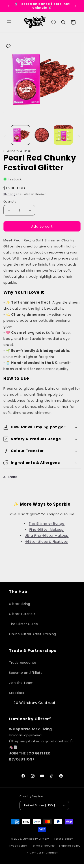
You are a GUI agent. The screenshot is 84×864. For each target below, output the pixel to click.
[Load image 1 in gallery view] (20, 134)
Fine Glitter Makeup (46, 529)
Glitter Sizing (19, 604)
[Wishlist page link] (53, 22)
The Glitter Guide (23, 624)
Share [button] (12, 477)
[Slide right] (79, 136)
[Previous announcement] (8, 6)
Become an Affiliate (26, 672)
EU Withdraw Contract (34, 702)
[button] (9, 22)
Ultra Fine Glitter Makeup (47, 535)
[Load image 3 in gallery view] (63, 134)
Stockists (16, 693)
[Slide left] (5, 136)
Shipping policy (69, 845)
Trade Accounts (22, 662)
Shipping (9, 194)
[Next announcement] (76, 6)
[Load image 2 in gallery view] (41, 134)
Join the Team (21, 682)
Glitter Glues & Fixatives (46, 541)
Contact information (44, 852)
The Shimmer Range (47, 523)
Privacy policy (17, 845)
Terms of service (43, 845)
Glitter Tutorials (22, 614)
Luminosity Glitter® (36, 839)
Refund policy (63, 839)
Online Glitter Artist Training (32, 634)
